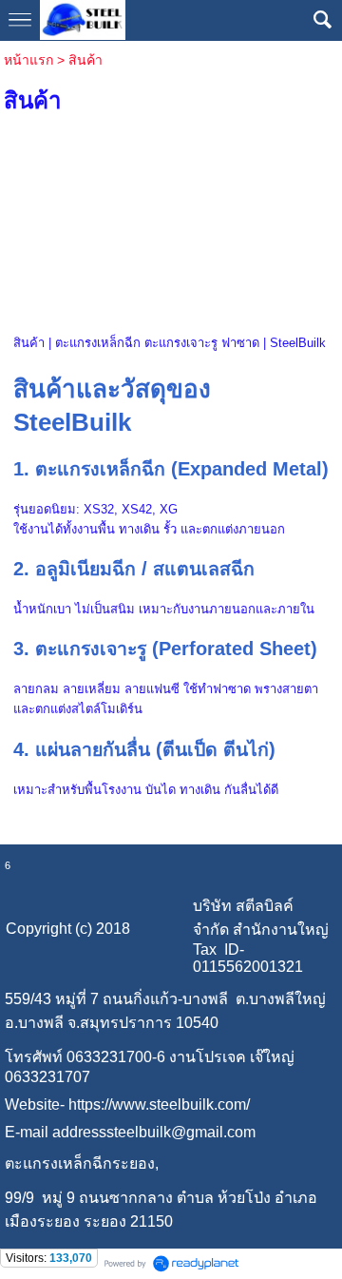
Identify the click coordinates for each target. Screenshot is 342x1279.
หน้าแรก (28, 60)
